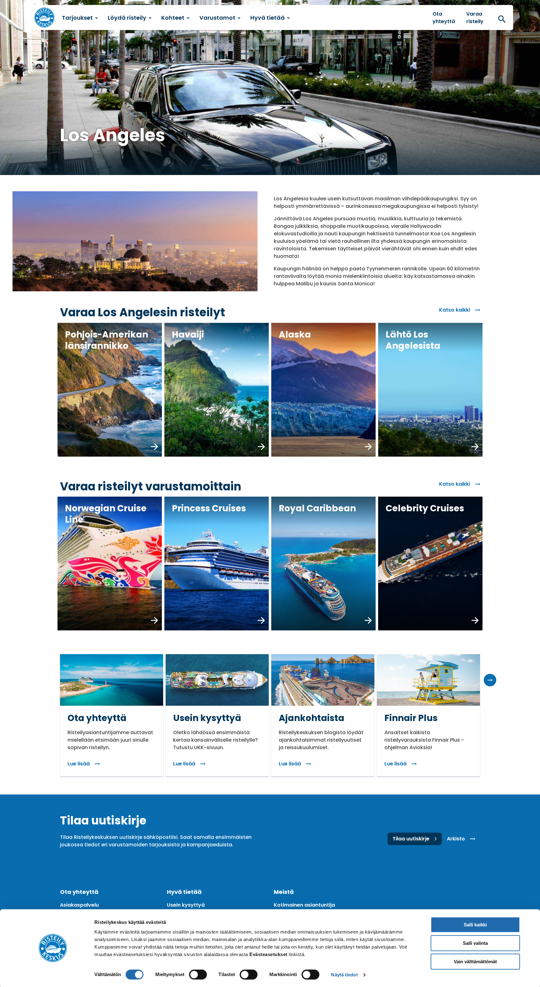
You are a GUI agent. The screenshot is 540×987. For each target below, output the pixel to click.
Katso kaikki (454, 309)
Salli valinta (475, 943)
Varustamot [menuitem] (217, 18)
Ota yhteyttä (443, 17)
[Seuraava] (490, 680)
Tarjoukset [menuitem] (77, 18)
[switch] (198, 974)
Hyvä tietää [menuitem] (267, 18)
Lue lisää (79, 763)
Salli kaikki (475, 924)
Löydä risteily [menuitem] (127, 18)
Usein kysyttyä (186, 905)
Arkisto (456, 838)
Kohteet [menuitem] (172, 18)
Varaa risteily (474, 17)
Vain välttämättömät (475, 961)
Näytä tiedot (344, 974)
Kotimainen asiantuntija (304, 905)
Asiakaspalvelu (79, 905)
